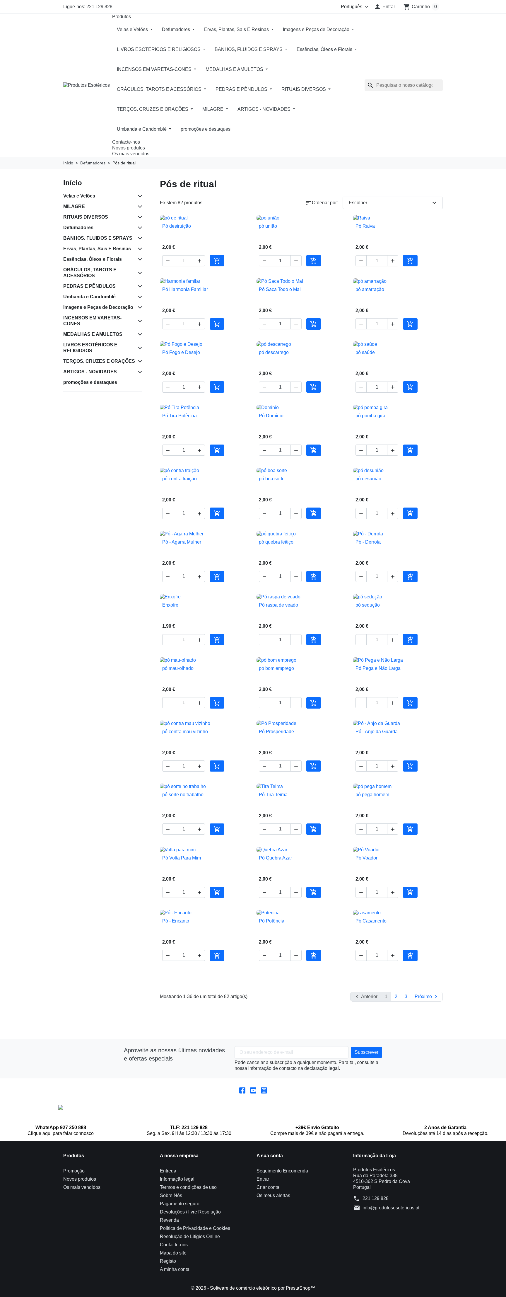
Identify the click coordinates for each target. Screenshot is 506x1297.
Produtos (121, 16)
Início (72, 183)
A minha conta (174, 1269)
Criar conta (268, 1187)
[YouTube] (253, 1089)
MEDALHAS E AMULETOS (235, 69)
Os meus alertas (273, 1195)
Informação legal (177, 1179)
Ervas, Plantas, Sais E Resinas (237, 29)
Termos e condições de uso (188, 1187)
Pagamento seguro (179, 1203)
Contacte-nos (126, 141)
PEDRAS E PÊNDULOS (242, 89)
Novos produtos (128, 147)
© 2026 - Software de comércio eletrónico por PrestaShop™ (253, 1288)
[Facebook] (242, 1089)
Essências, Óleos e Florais (325, 49)
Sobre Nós (171, 1195)
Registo (168, 1261)
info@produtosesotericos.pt (391, 1207)
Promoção (74, 1170)
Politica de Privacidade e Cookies (195, 1228)
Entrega (168, 1170)
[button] (384, 6)
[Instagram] (264, 1089)
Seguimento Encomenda (282, 1170)
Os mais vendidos (130, 153)
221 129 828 (376, 1198)
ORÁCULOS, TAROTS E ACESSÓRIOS (160, 89)
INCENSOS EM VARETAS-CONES (155, 69)
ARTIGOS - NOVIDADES (264, 109)
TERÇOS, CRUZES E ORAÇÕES (153, 109)
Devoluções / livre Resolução (190, 1211)
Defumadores (176, 29)
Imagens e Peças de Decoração (317, 29)
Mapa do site (173, 1252)
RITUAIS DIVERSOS (304, 89)
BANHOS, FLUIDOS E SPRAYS (249, 49)
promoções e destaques (205, 129)
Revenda (169, 1220)
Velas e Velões (133, 29)
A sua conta (270, 1155)
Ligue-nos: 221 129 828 (87, 6)
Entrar (263, 1179)
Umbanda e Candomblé (142, 129)
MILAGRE (213, 109)
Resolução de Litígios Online (190, 1236)
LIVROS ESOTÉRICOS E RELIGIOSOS (159, 49)
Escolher (393, 202)
